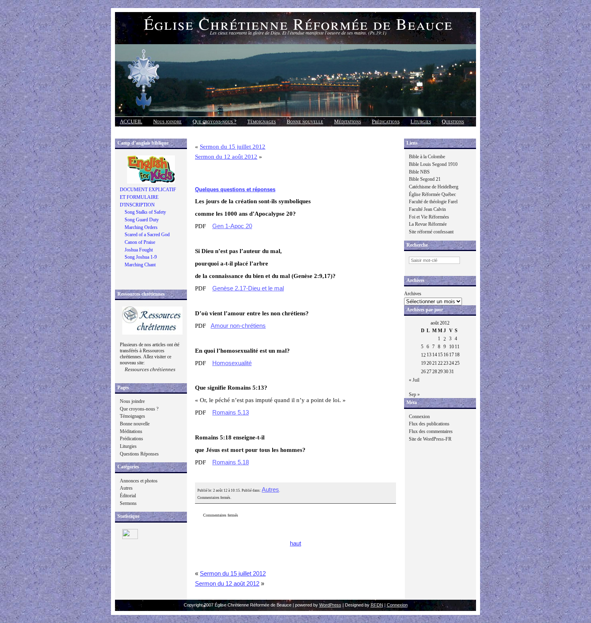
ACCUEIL (131, 121)
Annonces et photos (139, 481)
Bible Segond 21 (425, 179)
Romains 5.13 (230, 412)
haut (295, 543)
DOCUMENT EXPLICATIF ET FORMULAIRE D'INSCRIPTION (148, 197)
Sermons (128, 503)
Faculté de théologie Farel (433, 201)
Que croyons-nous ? (214, 121)
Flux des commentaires (431, 431)
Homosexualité (232, 363)
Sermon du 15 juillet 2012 (232, 146)
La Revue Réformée (428, 224)
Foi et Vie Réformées (429, 217)
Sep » (414, 394)
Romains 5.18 (230, 462)
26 (423, 371)
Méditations (347, 121)
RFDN (377, 605)
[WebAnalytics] (130, 537)
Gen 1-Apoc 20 (232, 226)
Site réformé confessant (431, 232)
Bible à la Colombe (427, 156)
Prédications (386, 121)
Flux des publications (429, 424)
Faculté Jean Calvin (427, 209)
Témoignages (261, 121)
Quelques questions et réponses (235, 189)
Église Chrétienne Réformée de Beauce (298, 23)
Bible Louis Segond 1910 (433, 164)
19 (423, 363)
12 (423, 355)
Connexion (419, 416)
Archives (412, 293)
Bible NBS (419, 172)
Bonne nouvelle (305, 121)
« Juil (414, 380)
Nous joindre (167, 121)
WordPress (330, 605)
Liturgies (420, 121)
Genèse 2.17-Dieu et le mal (248, 288)
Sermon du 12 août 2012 (226, 156)
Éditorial (128, 495)
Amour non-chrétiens (238, 326)
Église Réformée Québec (432, 194)
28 (434, 371)
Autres (126, 488)
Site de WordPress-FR (430, 439)
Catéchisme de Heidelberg (433, 187)
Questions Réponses (139, 454)
